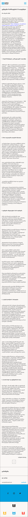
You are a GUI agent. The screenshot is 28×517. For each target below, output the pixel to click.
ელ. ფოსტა (4, 478)
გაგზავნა (23, 482)
